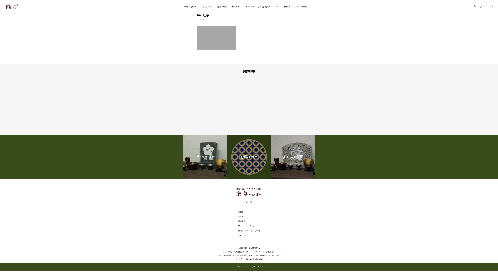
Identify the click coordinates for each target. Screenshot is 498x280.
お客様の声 (249, 6)
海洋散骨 (241, 221)
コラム (277, 6)
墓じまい (241, 217)
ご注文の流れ (207, 6)
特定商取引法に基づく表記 (249, 231)
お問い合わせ (300, 6)
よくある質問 (264, 6)
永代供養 (235, 6)
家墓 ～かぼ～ (190, 6)
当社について (243, 235)
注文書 (241, 212)
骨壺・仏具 (222, 6)
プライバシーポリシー (247, 226)
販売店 (287, 6)
